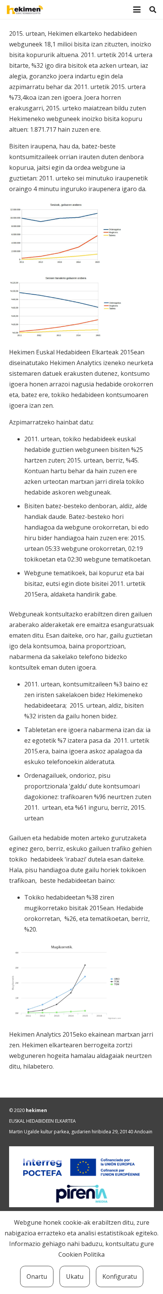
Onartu (37, 1276)
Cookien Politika (81, 1254)
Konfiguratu (119, 1276)
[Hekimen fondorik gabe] (44, 9)
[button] (137, 9)
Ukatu (74, 1276)
